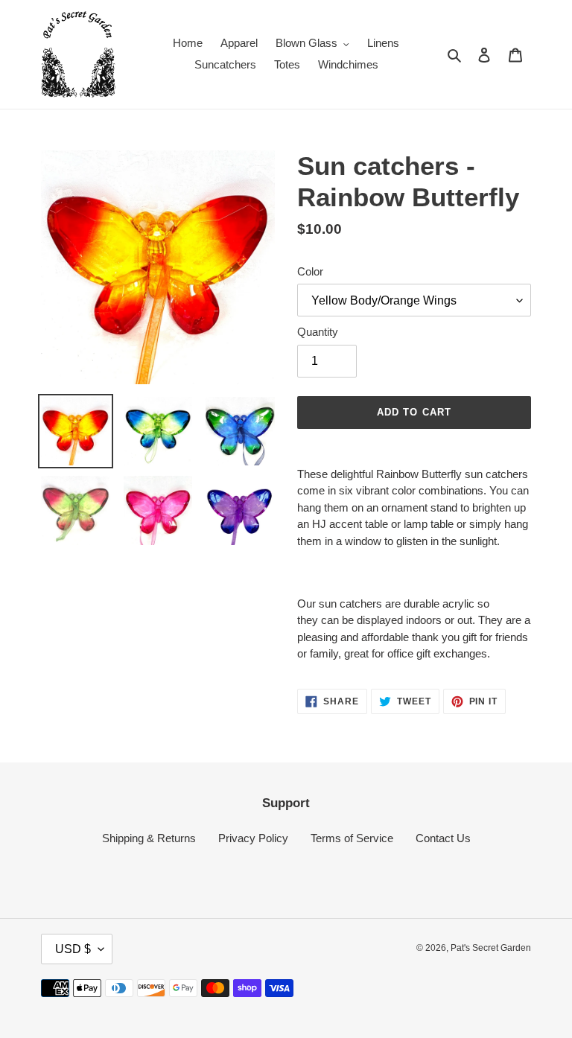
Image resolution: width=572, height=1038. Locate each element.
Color (310, 271)
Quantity (317, 331)
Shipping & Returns (149, 838)
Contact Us (443, 838)
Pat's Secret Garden (491, 948)
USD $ (73, 949)
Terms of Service (352, 838)
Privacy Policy (253, 838)
